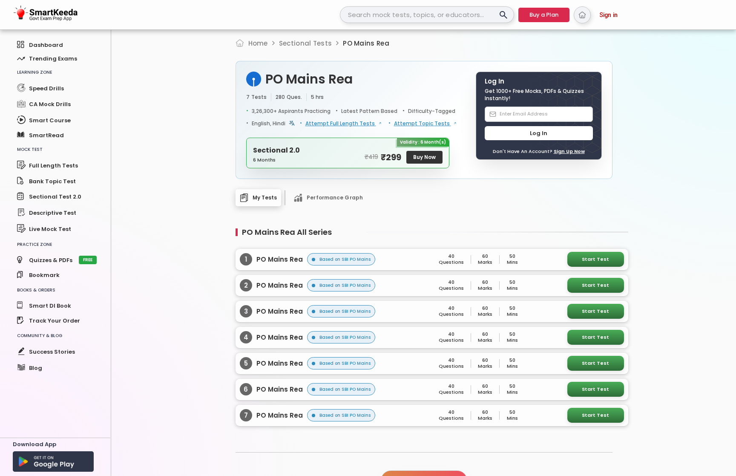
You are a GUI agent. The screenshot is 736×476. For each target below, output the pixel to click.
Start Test (595, 259)
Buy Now (424, 157)
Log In (538, 133)
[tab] (259, 197)
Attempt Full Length (340, 123)
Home (258, 43)
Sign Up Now (569, 151)
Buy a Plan (543, 15)
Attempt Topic (422, 123)
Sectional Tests (305, 43)
